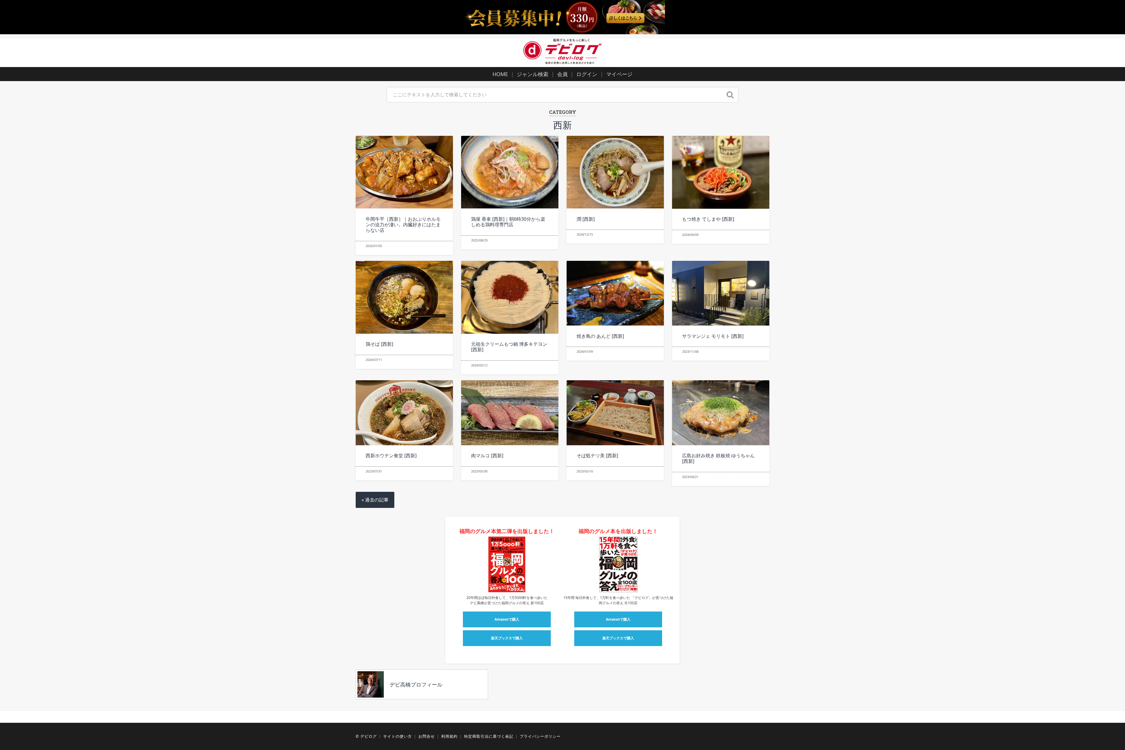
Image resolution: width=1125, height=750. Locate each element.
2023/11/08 (690, 351)
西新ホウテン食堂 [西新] (391, 455)
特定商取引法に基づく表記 (488, 736)
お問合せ (426, 736)
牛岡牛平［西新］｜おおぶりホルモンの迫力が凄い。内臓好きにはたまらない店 (403, 224)
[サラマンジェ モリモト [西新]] (720, 293)
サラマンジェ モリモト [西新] (713, 336)
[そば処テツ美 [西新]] (615, 412)
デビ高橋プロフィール (416, 684)
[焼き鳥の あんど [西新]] (615, 293)
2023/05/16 (585, 471)
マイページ (619, 74)
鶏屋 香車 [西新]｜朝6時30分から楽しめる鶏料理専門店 (508, 222)
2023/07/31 (374, 471)
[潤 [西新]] (615, 172)
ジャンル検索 (532, 74)
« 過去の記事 (375, 499)
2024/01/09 (585, 351)
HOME (500, 74)
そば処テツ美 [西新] (597, 455)
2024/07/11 (374, 359)
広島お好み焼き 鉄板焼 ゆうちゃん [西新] (718, 458)
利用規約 (449, 736)
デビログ (368, 736)
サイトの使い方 (397, 736)
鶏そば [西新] (379, 344)
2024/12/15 (585, 234)
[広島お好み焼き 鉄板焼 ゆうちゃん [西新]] (720, 412)
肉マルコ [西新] (487, 455)
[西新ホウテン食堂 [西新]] (404, 412)
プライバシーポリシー (540, 736)
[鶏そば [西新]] (404, 297)
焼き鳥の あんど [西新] (600, 336)
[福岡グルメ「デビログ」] (562, 52)
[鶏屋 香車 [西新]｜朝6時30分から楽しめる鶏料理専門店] (509, 172)
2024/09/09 (690, 234)
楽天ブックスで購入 (507, 638)
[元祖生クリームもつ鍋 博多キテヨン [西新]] (509, 297)
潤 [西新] (586, 219)
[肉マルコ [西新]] (509, 412)
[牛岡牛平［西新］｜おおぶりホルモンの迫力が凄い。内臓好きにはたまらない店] (404, 172)
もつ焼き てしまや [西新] (708, 219)
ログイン (586, 74)
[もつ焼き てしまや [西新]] (720, 172)
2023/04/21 (690, 477)
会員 (562, 74)
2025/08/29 (479, 240)
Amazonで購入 (507, 619)
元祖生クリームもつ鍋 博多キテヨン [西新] (509, 347)
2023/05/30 (479, 471)
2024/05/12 (479, 365)
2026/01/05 (374, 246)
